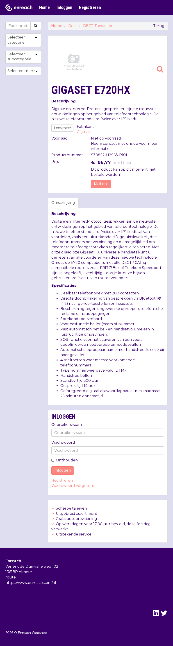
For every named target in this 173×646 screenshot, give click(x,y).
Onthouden (67, 460)
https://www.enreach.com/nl (30, 582)
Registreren (90, 7)
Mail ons (101, 184)
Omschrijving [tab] (63, 203)
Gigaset (83, 132)
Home (44, 7)
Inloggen (64, 7)
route (10, 577)
